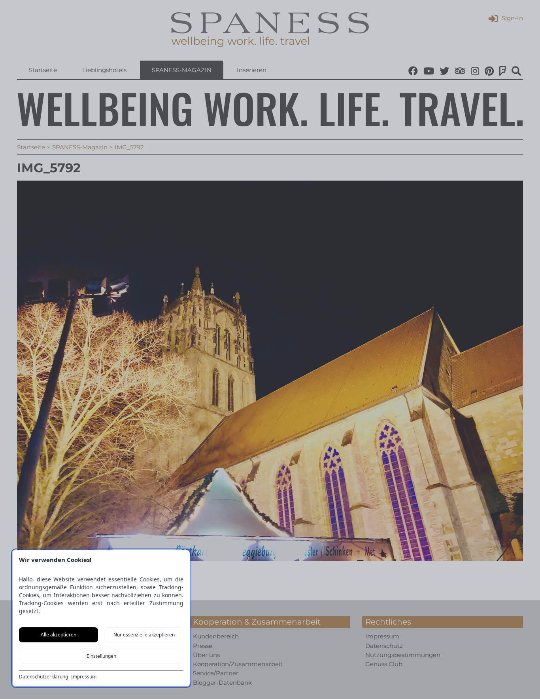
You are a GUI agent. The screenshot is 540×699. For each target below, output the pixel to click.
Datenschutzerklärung (43, 677)
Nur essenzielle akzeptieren (144, 634)
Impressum (83, 677)
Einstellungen (101, 656)
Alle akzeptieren (58, 634)
